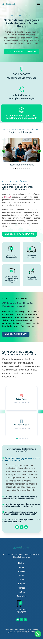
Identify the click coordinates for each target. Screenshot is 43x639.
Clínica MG (7, 197)
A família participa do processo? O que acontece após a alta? (21, 520)
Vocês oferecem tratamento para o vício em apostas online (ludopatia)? (19, 513)
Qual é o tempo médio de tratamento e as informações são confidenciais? (21, 505)
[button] (38, 4)
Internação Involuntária (21, 164)
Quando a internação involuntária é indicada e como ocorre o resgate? (19, 498)
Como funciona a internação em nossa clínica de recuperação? (21, 459)
